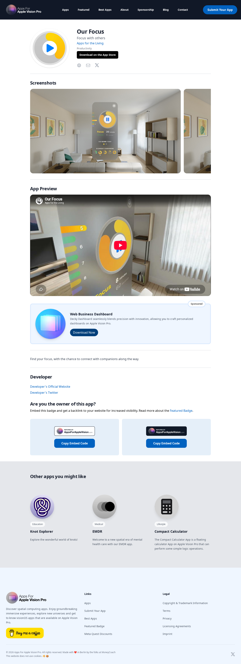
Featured (83, 9)
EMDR (97, 531)
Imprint (167, 634)
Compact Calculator (171, 531)
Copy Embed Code (74, 443)
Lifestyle (161, 524)
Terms (166, 611)
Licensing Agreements (177, 626)
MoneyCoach (108, 652)
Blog (166, 9)
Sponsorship (146, 9)
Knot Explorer (41, 531)
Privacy (167, 618)
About (124, 9)
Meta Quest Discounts (98, 634)
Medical (99, 524)
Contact (183, 9)
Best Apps (104, 9)
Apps (65, 9)
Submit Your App (220, 10)
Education (37, 524)
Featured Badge (181, 411)
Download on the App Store (97, 55)
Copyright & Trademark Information (185, 603)
